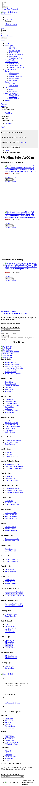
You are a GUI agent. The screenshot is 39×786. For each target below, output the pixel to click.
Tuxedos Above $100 (12, 541)
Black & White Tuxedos (13, 440)
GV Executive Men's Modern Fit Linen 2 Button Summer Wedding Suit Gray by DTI (20, 170)
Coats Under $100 (11, 614)
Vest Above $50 (10, 583)
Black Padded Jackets (12, 489)
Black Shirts (9, 382)
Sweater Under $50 (11, 561)
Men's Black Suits (11, 362)
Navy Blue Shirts (10, 384)
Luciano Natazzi (10, 628)
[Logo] (7, 674)
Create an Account (11, 25)
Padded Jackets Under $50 (13, 604)
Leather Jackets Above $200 (14, 595)
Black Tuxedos (10, 444)
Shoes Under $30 (10, 527)
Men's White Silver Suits (13, 373)
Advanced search (10, 756)
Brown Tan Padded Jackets (14, 492)
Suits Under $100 (11, 513)
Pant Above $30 (10, 571)
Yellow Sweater (10, 432)
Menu (3, 40)
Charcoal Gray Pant (11, 480)
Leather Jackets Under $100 (14, 592)
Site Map (8, 753)
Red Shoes (8, 409)
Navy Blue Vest (10, 454)
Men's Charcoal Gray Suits (14, 368)
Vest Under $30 (10, 580)
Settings (3, 106)
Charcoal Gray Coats (12, 504)
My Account (9, 738)
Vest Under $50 (10, 581)
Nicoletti (8, 630)
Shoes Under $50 (10, 528)
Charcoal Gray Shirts (12, 386)
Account (3, 104)
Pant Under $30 (10, 569)
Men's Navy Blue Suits (12, 364)
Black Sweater (10, 421)
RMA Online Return (12, 744)
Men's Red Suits (10, 372)
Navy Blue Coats (10, 502)
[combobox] (10, 34)
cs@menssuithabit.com (12, 703)
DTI (6, 624)
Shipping (8, 724)
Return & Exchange (11, 742)
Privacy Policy (10, 758)
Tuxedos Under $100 (12, 539)
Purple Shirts (9, 389)
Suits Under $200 (11, 515)
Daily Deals (9, 719)
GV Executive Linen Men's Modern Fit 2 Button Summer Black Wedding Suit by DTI (20, 216)
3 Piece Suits (9, 646)
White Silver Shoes (11, 411)
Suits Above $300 (11, 518)
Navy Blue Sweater (11, 423)
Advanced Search (6, 36)
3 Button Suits (9, 642)
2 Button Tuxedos (11, 658)
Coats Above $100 (11, 616)
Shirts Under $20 (10, 549)
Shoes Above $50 (11, 530)
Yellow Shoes (9, 412)
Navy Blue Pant (10, 478)
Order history (9, 740)
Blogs (7, 760)
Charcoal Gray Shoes (12, 405)
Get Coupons (9, 728)
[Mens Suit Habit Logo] (9, 12)
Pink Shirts (8, 387)
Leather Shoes (9, 668)
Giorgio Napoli (10, 626)
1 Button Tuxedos (11, 656)
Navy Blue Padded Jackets (14, 490)
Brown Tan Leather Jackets (14, 468)
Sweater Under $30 (11, 559)
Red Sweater (9, 430)
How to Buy (9, 720)
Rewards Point (10, 726)
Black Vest (8, 452)
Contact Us (8, 19)
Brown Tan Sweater (11, 424)
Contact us (8, 735)
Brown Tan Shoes (11, 403)
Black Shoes (9, 399)
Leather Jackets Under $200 (14, 594)
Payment (8, 722)
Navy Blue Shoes (11, 401)
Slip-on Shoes (9, 666)
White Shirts (9, 391)
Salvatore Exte (10, 632)
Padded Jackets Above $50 (14, 606)
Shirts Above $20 (10, 551)
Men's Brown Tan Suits (12, 366)
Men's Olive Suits (11, 370)
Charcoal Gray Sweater (12, 426)
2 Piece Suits (9, 644)
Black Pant (8, 476)
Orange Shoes (9, 407)
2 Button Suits (9, 640)
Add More (8, 113)
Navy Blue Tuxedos (11, 442)
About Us (8, 751)
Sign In (7, 23)
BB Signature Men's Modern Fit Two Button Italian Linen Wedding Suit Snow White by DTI (21, 268)
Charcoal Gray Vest (11, 456)
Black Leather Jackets (12, 464)
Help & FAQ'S (10, 737)
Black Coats (9, 501)
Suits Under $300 (11, 516)
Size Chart (8, 755)
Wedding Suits (10, 647)
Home (7, 151)
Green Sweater (10, 428)
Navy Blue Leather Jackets (14, 466)
